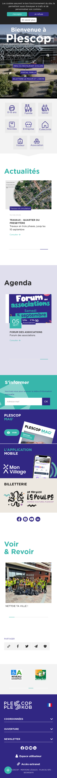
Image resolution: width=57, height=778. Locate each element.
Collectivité (45, 129)
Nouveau (12, 128)
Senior (45, 112)
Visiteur (20, 145)
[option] (28, 210)
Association (37, 145)
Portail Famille (28, 72)
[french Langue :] (49, 705)
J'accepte (17, 14)
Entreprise (28, 128)
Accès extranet (30, 764)
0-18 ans (11, 112)
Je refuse (38, 14)
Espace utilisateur (30, 756)
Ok (46, 401)
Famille (28, 113)
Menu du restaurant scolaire (28, 66)
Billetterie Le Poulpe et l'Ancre (28, 79)
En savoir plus (28, 20)
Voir (14, 432)
